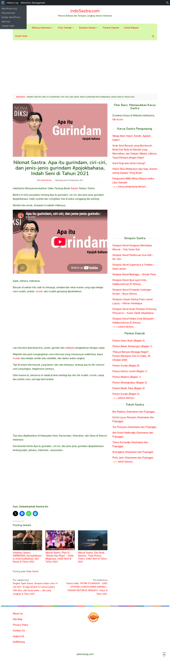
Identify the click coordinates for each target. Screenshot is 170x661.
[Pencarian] (153, 36)
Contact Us (19, 630)
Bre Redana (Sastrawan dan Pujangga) (133, 411)
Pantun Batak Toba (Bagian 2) (128, 388)
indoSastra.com (85, 11)
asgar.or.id (18, 636)
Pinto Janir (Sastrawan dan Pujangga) (132, 457)
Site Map (17, 619)
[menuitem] (3, 2)
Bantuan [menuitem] (6, 21)
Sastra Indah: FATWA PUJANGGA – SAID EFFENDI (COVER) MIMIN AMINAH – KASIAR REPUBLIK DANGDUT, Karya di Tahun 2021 (86, 586)
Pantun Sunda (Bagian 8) (125, 365)
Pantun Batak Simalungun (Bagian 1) (132, 346)
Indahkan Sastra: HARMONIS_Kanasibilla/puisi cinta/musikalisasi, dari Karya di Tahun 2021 (27, 557)
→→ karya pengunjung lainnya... (130, 186)
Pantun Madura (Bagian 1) (126, 376)
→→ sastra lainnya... (123, 326)
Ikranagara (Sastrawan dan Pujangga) (132, 451)
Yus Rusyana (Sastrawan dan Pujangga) (134, 427)
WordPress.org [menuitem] (9, 8)
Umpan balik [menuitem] (8, 25)
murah (39, 291)
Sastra (74, 188)
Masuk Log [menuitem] (12, 2)
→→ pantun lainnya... (124, 397)
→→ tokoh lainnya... (123, 461)
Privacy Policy (20, 624)
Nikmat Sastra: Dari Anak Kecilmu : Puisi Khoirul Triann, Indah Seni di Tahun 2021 (92, 557)
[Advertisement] (85, 67)
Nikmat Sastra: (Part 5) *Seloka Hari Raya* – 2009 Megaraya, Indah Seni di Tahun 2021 (59, 557)
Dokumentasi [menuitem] (8, 12)
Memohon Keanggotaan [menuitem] (33, 2)
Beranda (20, 96)
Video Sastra (32, 571)
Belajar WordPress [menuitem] (11, 17)
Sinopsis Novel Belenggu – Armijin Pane (134, 274)
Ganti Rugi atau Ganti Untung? (128, 163)
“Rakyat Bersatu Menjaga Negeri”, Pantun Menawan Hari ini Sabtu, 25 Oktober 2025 (131, 355)
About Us (18, 613)
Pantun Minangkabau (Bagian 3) (129, 382)
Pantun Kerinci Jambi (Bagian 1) (129, 371)
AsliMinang (19, 641)
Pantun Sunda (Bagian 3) (125, 393)
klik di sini (117, 119)
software (70, 347)
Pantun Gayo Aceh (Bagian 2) (128, 340)
